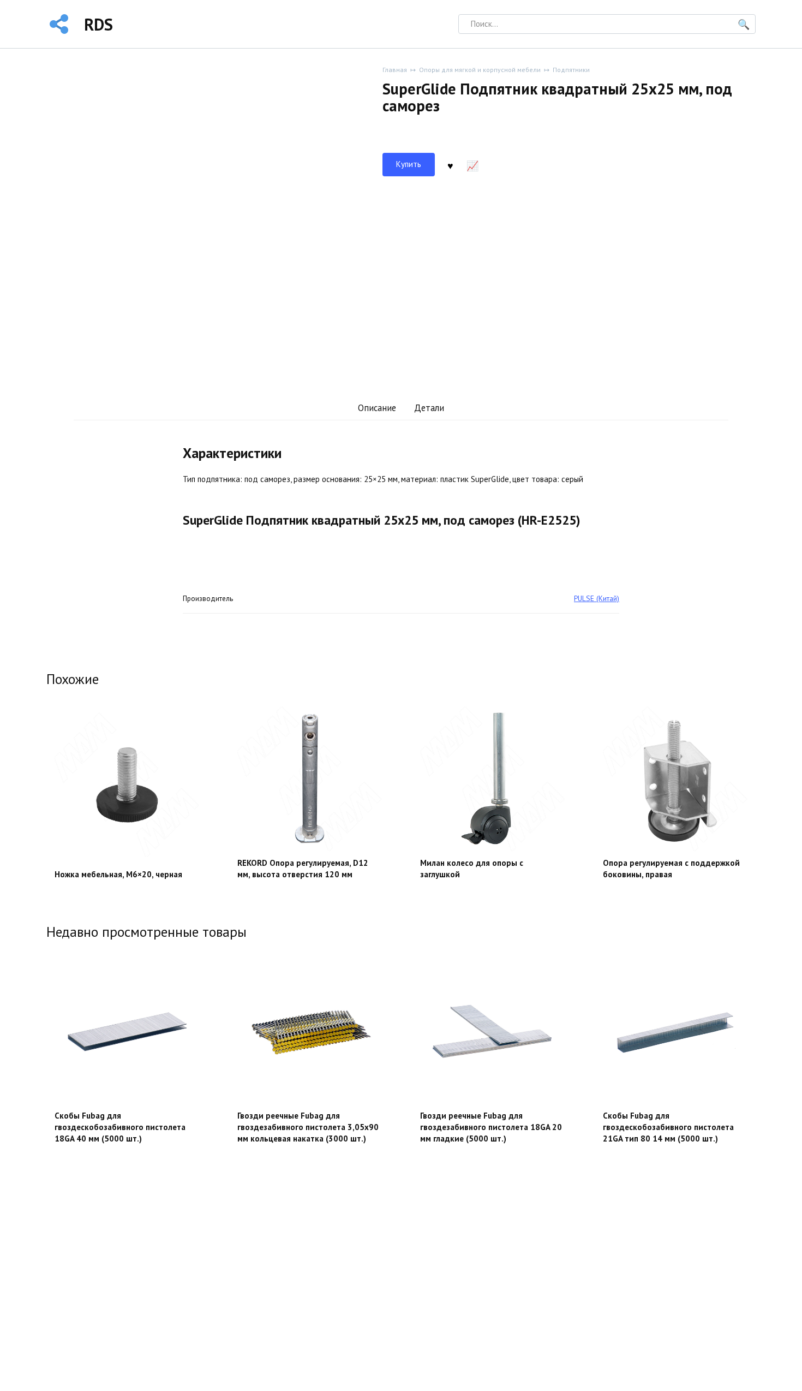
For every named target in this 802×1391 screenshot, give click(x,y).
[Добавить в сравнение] (472, 165)
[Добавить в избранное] (450, 165)
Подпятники (571, 70)
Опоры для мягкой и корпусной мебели (480, 70)
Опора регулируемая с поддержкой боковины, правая (671, 868)
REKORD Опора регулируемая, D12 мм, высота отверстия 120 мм (302, 868)
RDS (98, 24)
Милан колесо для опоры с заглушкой (471, 868)
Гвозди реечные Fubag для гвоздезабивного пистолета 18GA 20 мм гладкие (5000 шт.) (491, 1127)
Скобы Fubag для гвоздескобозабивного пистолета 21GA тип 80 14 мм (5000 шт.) (668, 1127)
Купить (408, 164)
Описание (377, 408)
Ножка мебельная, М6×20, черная (118, 874)
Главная (394, 70)
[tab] (377, 408)
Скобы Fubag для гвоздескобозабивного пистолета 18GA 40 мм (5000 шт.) (120, 1127)
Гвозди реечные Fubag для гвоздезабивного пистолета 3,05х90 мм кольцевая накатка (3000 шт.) (308, 1127)
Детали (429, 408)
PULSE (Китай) (596, 598)
